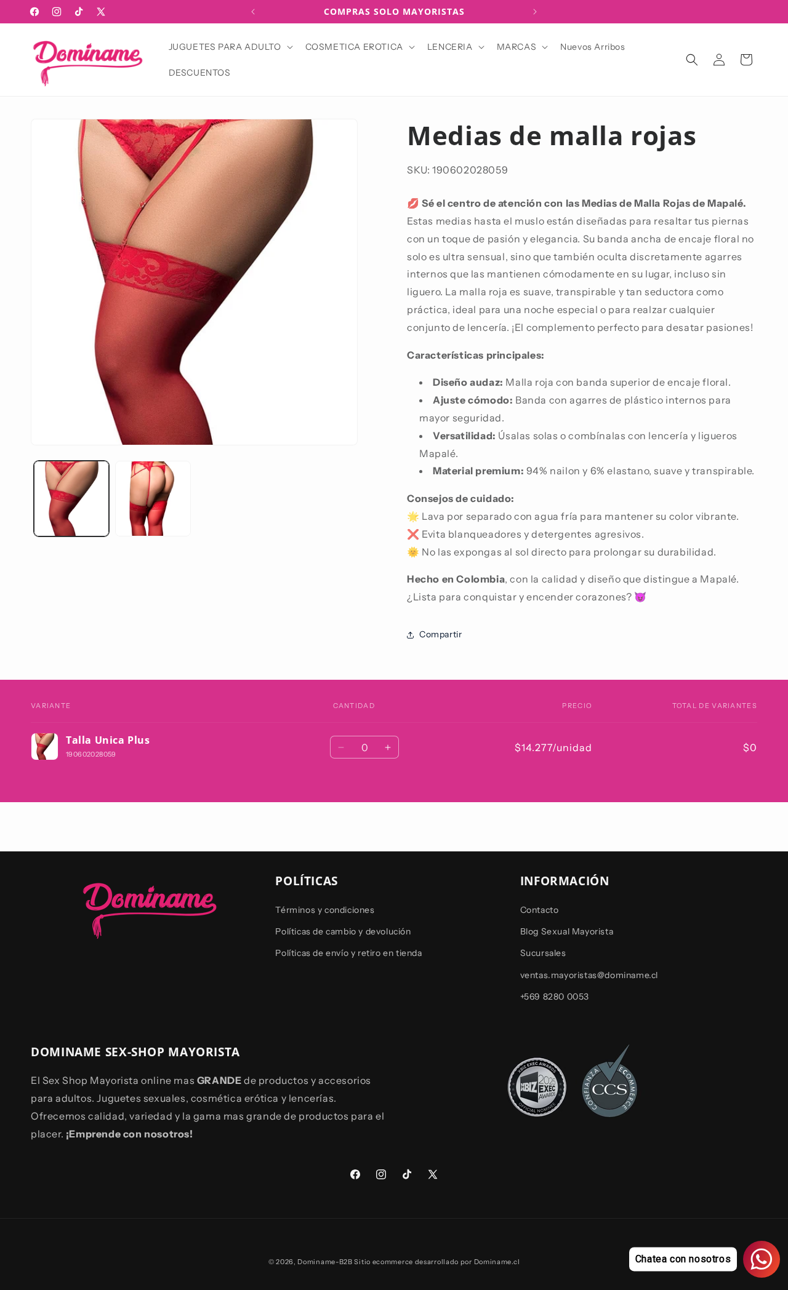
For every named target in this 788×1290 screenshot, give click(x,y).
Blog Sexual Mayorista (567, 932)
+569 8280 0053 (554, 996)
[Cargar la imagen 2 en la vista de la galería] (152, 498)
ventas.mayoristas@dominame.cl (589, 975)
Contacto (539, 909)
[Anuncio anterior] (253, 11)
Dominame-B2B (324, 1261)
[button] (229, 47)
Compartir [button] (440, 634)
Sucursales (543, 953)
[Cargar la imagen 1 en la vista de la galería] (71, 498)
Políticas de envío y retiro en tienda (348, 953)
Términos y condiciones (324, 909)
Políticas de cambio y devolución (343, 932)
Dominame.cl (497, 1261)
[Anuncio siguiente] (535, 11)
